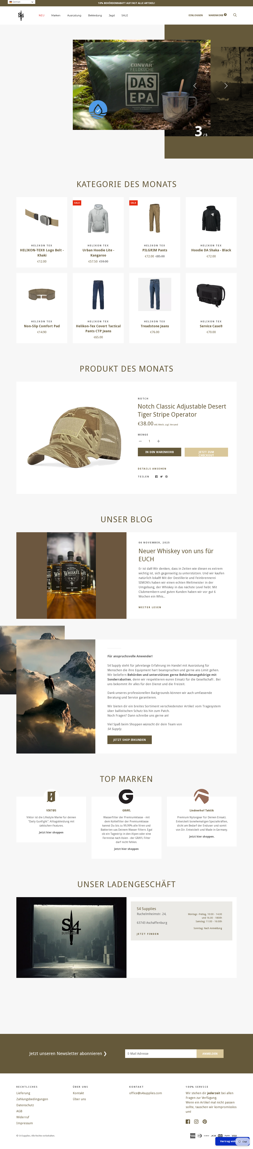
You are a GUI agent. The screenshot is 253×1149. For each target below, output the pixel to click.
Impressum (24, 1123)
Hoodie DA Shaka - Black (211, 250)
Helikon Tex (41, 245)
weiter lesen (150, 607)
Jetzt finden (148, 934)
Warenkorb (217, 15)
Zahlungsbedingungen (32, 1099)
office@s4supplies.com (145, 1093)
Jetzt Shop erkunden (129, 739)
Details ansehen (152, 468)
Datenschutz (25, 1105)
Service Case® (211, 326)
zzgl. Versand (171, 424)
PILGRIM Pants (154, 250)
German (16, 2)
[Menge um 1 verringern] (140, 441)
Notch (143, 398)
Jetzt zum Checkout (206, 453)
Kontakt (78, 1093)
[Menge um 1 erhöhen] (158, 441)
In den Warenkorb (159, 452)
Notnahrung (46, 106)
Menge (143, 434)
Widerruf (22, 1117)
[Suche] (235, 15)
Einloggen (196, 15)
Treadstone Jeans (155, 326)
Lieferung (23, 1093)
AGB (19, 1111)
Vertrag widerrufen (232, 1141)
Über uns (79, 1099)
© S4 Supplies (23, 1135)
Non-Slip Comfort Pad (42, 326)
